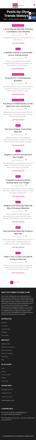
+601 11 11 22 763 (6, 396)
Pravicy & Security (6, 350)
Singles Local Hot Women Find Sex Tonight (18, 155)
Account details (6, 374)
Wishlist (3, 378)
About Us (4, 322)
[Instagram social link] (18, 1)
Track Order (4, 381)
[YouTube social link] (20, 1)
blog (18, 49)
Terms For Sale (5, 329)
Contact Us (4, 356)
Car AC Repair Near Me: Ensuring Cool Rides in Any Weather (18, 30)
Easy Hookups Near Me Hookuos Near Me (18, 232)
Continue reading (18, 43)
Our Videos (4, 326)
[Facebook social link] (14, 1)
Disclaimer (4, 332)
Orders (3, 371)
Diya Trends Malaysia (18, 13)
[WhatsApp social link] (22, 1)
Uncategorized (18, 25)
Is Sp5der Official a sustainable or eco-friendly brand (18, 53)
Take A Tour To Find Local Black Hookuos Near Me (18, 258)
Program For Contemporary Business (18, 79)
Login (3, 368)
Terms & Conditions (7, 353)
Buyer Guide (5, 335)
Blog (2, 359)
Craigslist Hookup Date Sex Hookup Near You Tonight (18, 181)
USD (32, 13)
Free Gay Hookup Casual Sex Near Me (18, 130)
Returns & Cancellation (8, 347)
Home (5, 19)
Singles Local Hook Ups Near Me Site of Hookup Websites (18, 206)
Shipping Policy (5, 344)
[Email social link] (16, 1)
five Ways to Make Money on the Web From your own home (18, 104)
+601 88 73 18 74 (6, 393)
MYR (32, 17)
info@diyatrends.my (7, 389)
